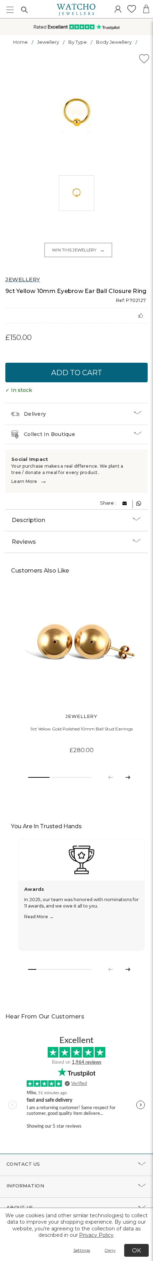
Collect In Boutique (49, 434)
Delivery (35, 414)
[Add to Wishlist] (144, 60)
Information (25, 1185)
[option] (76, 113)
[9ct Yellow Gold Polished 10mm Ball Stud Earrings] (81, 646)
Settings (81, 1250)
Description (28, 520)
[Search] (24, 9)
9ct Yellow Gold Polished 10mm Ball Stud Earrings (82, 728)
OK (136, 1250)
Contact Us (23, 1164)
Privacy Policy (96, 1235)
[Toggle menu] (10, 10)
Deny (110, 1250)
